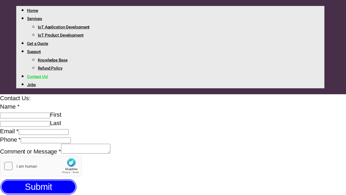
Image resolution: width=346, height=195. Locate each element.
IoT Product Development (61, 35)
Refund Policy (50, 68)
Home (32, 10)
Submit (38, 187)
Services (34, 18)
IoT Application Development (63, 27)
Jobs (31, 84)
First (55, 114)
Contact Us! (37, 76)
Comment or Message (30, 151)
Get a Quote (37, 43)
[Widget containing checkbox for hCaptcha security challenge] (41, 166)
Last (55, 123)
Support (34, 51)
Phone (10, 139)
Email (9, 131)
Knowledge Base (53, 60)
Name (9, 106)
